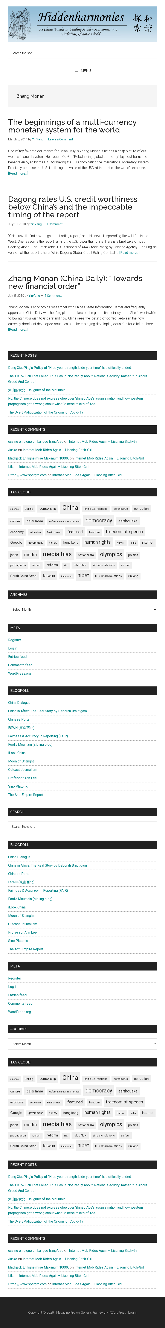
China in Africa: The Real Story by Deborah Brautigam (47, 711)
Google (16, 542)
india (133, 543)
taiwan (49, 575)
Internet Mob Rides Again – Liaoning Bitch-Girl (103, 442)
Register (14, 640)
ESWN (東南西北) (21, 728)
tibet (83, 575)
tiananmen (66, 576)
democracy (99, 520)
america (14, 509)
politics (133, 555)
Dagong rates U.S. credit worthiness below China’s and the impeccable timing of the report (72, 207)
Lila (11, 467)
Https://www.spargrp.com (27, 475)
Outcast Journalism (22, 770)
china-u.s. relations (95, 508)
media (30, 554)
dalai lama (34, 521)
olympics (111, 554)
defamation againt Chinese (64, 521)
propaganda (18, 565)
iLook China (17, 753)
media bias (57, 554)
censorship (48, 509)
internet (147, 542)
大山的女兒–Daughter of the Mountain (36, 390)
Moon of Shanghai (21, 761)
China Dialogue (19, 703)
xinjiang (133, 576)
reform (52, 565)
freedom (94, 532)
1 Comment (54, 224)
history (53, 542)
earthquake (128, 521)
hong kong (70, 543)
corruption (141, 508)
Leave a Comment (60, 139)
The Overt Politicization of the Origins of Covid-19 (45, 412)
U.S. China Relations (108, 576)
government (35, 542)
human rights (97, 542)
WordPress (118, 1312)
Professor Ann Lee (22, 778)
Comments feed (20, 665)
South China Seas (23, 576)
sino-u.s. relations (104, 565)
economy (17, 532)
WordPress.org (19, 673)
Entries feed (17, 657)
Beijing (29, 508)
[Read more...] (18, 173)
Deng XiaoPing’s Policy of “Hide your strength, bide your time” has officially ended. (70, 368)
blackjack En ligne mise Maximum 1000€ (38, 458)
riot (65, 565)
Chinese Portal (19, 719)
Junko (12, 450)
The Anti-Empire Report (25, 795)
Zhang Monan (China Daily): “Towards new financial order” (75, 282)
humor (120, 542)
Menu (86, 71)
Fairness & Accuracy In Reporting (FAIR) (38, 736)
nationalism (86, 555)
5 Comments (53, 295)
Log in (12, 648)
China (70, 507)
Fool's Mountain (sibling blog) (30, 744)
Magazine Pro (65, 1312)
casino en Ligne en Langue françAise (35, 442)
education (35, 532)
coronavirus (121, 508)
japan (14, 555)
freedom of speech (124, 531)
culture (15, 521)
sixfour (125, 565)
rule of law (80, 565)
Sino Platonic (18, 786)
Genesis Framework (94, 1312)
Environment (54, 532)
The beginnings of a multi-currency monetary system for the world (72, 125)
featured (75, 531)
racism (36, 565)
